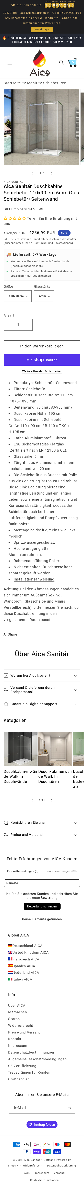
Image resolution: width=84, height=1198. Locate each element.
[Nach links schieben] (32, 173)
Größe (8, 287)
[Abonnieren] (69, 1107)
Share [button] (12, 634)
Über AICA (16, 1005)
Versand (26, 239)
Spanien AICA (24, 966)
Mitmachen (17, 1012)
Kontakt (14, 1039)
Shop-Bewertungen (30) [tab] (61, 871)
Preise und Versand (24, 1032)
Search (14, 1019)
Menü (32, 83)
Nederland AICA (26, 972)
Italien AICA (22, 979)
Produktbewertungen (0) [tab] (23, 871)
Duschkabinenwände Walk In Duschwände (20, 776)
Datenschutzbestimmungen (31, 1052)
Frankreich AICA (25, 959)
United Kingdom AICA (30, 952)
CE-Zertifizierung (22, 1066)
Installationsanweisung (34, 579)
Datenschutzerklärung (61, 1165)
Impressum (17, 1046)
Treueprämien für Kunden (29, 1072)
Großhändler (18, 1079)
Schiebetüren (54, 83)
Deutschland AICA (27, 946)
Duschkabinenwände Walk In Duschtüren (55, 776)
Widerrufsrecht (20, 1025)
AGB (27, 1172)
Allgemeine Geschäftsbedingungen (37, 1059)
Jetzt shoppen (41, 29)
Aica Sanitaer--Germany (39, 1159)
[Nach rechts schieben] (51, 173)
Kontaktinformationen (44, 1180)
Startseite (12, 83)
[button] (9, 62)
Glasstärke (42, 287)
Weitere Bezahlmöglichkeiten (42, 371)
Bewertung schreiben (42, 906)
